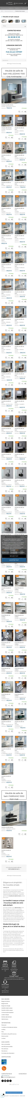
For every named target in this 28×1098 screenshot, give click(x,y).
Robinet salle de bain (6, 1016)
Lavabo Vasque (5, 1014)
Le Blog (3, 1029)
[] (25, 111)
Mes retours (4, 1051)
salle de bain (18, 907)
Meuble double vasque (7, 1010)
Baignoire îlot (4, 1003)
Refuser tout (14, 556)
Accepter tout (14, 560)
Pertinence (14, 60)
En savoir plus (5, 552)
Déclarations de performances (8, 1034)
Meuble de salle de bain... (7, 104)
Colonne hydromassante (7, 1012)
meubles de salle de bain (15, 895)
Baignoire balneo (5, 1001)
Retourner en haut (13, 869)
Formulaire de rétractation (7, 1053)
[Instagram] (10, 1081)
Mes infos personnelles (6, 1046)
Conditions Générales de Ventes (9, 1027)
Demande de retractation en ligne (14, 1092)
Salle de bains (4, 1019)
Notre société (4, 1036)
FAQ (2, 1031)
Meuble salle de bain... (6, 127)
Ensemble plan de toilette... (19, 588)
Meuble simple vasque (6, 1008)
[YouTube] (5, 1081)
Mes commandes (5, 1044)
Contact (3, 1038)
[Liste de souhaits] (19, 111)
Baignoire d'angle (5, 1005)
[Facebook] (2, 1081)
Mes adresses (4, 1048)
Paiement (3, 1025)
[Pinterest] (8, 1081)
